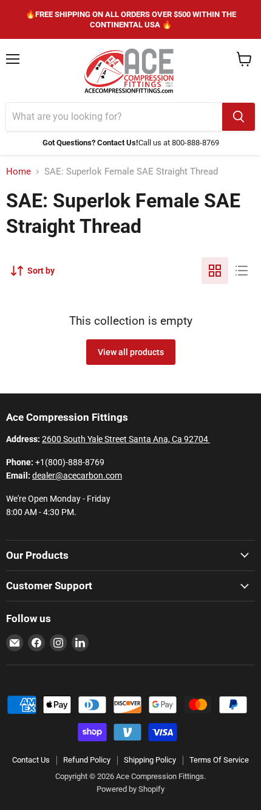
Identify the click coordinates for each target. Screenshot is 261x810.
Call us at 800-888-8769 (178, 142)
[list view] (241, 270)
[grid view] (215, 270)
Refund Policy (86, 759)
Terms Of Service (219, 759)
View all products (131, 352)
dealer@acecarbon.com (77, 475)
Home (18, 172)
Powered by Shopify (130, 789)
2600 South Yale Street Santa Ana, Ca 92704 (126, 439)
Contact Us (31, 759)
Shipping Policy (150, 759)
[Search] (238, 117)
